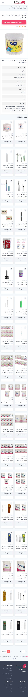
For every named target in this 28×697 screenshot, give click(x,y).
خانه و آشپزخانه (22, 688)
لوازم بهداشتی (12, 7)
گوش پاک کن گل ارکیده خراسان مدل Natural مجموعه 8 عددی (21, 461)
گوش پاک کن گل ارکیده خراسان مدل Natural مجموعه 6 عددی (7, 461)
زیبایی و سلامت (20, 7)
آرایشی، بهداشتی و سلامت (8, 669)
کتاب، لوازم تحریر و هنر (8, 674)
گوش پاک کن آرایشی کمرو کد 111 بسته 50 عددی (22, 285)
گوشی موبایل (9, 688)
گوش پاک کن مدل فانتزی (7, 605)
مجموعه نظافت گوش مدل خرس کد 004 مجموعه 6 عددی (7, 549)
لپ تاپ (11, 691)
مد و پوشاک (23, 685)
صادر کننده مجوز (21, 82)
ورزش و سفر (23, 691)
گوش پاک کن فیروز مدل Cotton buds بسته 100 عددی (21, 138)
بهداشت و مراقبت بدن (21, 8)
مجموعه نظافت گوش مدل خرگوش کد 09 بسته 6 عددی (7, 519)
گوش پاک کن (12, 8)
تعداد (23, 96)
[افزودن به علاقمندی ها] (25, 122)
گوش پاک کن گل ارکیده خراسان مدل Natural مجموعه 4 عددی (21, 490)
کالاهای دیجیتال (8, 685)
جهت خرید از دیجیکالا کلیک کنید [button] (13, 22)
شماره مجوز (22, 75)
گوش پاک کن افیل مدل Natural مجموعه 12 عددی (7, 343)
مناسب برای (22, 89)
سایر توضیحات (21, 103)
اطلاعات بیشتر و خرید (20, 142)
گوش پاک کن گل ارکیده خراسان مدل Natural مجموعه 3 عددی (7, 490)
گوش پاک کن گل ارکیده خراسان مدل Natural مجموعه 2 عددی (21, 519)
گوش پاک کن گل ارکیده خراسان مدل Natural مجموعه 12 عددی (7, 431)
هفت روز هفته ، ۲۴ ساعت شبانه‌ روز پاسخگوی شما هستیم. (13, 658)
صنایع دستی (9, 678)
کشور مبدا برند (21, 68)
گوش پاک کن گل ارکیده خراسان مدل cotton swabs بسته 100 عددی (21, 578)
